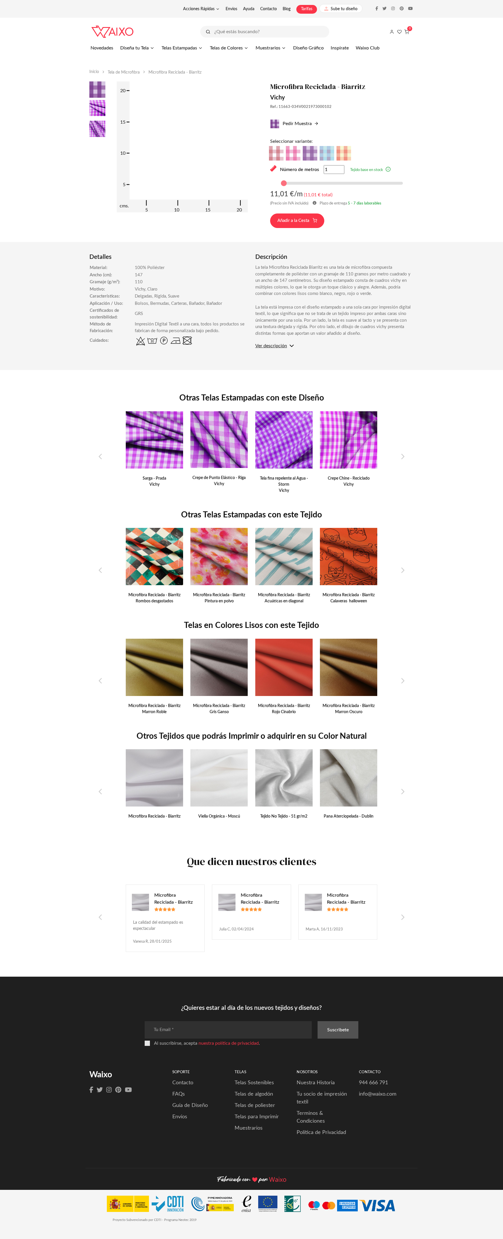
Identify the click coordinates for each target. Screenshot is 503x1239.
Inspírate (340, 48)
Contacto (268, 9)
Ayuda (248, 9)
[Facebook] (91, 1090)
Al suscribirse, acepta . (207, 1043)
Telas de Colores (226, 48)
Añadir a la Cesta (293, 220)
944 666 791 (373, 1082)
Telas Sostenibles (254, 1082)
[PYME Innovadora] (215, 1205)
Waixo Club (368, 48)
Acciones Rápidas (199, 9)
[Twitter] (100, 1090)
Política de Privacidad (321, 1132)
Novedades (102, 48)
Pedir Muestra (296, 123)
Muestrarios (268, 48)
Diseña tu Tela (134, 48)
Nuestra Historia (316, 1082)
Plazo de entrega (350, 203)
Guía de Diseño (190, 1105)
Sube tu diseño (344, 9)
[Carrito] (407, 32)
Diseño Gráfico (308, 48)
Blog (287, 9)
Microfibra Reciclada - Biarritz (173, 899)
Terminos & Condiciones (311, 1117)
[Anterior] (100, 457)
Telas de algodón (254, 1094)
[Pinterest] (118, 1090)
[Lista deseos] (399, 32)
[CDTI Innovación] (148, 1205)
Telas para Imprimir (257, 1116)
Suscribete (338, 1030)
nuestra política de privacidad (229, 1043)
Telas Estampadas (179, 48)
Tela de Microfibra (124, 72)
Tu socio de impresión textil (322, 1098)
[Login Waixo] (392, 32)
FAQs (178, 1094)
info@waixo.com (377, 1094)
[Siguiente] (402, 457)
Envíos (231, 9)
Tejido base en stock (366, 170)
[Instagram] (109, 1090)
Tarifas (306, 9)
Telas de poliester (255, 1105)
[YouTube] (128, 1090)
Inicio (94, 72)
